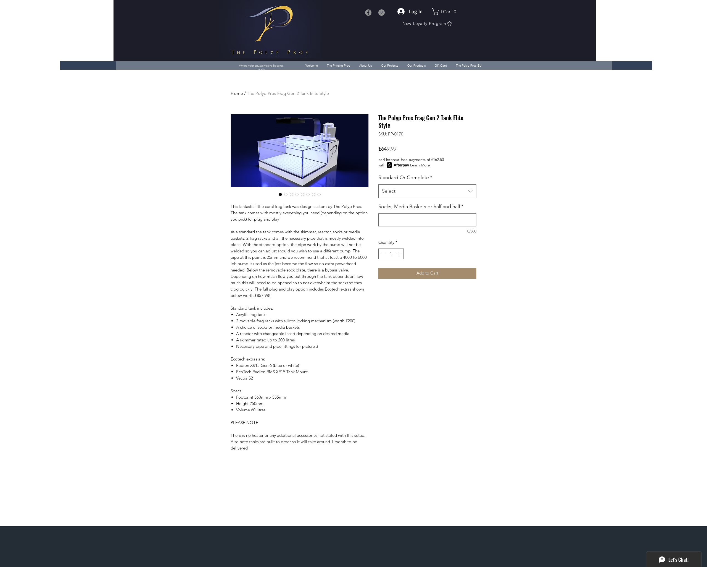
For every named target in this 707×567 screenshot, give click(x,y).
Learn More (420, 165)
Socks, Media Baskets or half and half (420, 206)
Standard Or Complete (405, 177)
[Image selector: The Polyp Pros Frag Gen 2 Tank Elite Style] (280, 194)
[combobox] (427, 191)
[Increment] (399, 254)
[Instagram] (381, 12)
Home (237, 93)
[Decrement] (383, 254)
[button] (445, 11)
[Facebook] (368, 12)
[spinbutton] (391, 254)
